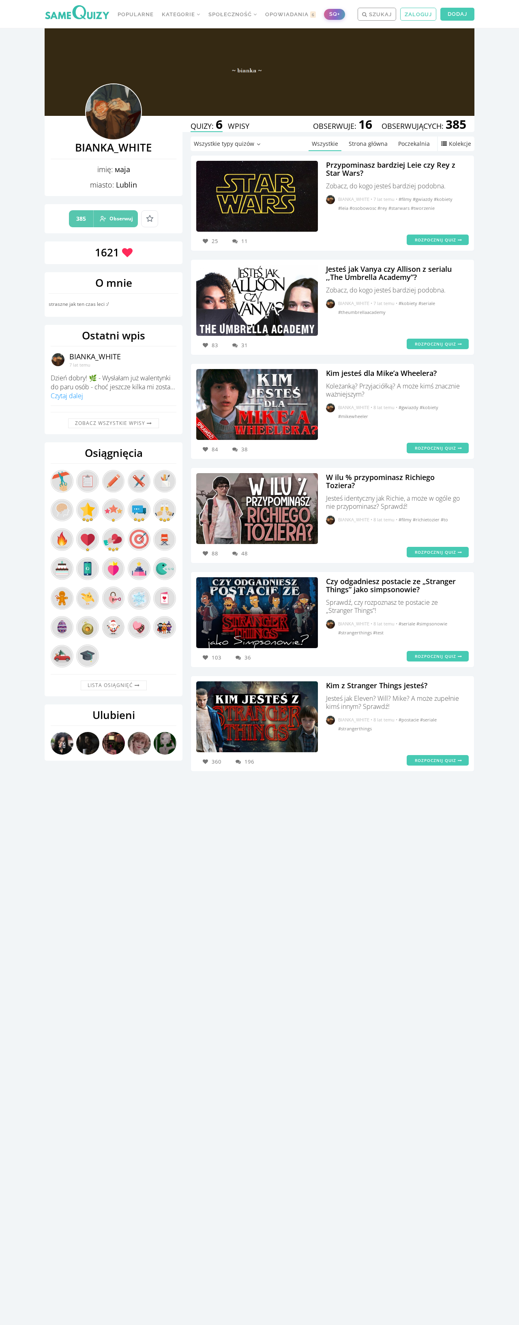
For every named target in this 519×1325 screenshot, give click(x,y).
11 (244, 241)
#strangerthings (355, 632)
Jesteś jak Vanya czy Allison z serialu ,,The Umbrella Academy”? (389, 273)
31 (244, 345)
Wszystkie (325, 143)
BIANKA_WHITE (95, 356)
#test (378, 632)
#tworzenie (423, 208)
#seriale (426, 303)
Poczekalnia (414, 143)
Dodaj (457, 14)
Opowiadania (290, 14)
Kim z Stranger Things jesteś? (376, 685)
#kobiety (443, 199)
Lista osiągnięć (111, 685)
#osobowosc (363, 208)
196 (249, 761)
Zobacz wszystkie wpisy (111, 423)
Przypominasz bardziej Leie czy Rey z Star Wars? (390, 169)
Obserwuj (104, 218)
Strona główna (368, 143)
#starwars (399, 208)
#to (444, 519)
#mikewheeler (353, 416)
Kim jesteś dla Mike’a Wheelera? (381, 373)
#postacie (409, 720)
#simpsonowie (431, 624)
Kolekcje (460, 143)
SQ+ (334, 14)
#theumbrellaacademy (362, 312)
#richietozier (427, 519)
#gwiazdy (423, 199)
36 (247, 657)
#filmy (406, 199)
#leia (344, 208)
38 (244, 449)
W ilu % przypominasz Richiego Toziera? (380, 481)
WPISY (238, 126)
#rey (382, 208)
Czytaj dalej (67, 395)
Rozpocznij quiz (436, 240)
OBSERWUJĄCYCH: (424, 126)
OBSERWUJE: (342, 126)
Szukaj (379, 14)
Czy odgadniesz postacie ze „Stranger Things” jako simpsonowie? (391, 585)
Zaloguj (418, 14)
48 (244, 553)
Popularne (136, 14)
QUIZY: (207, 126)
